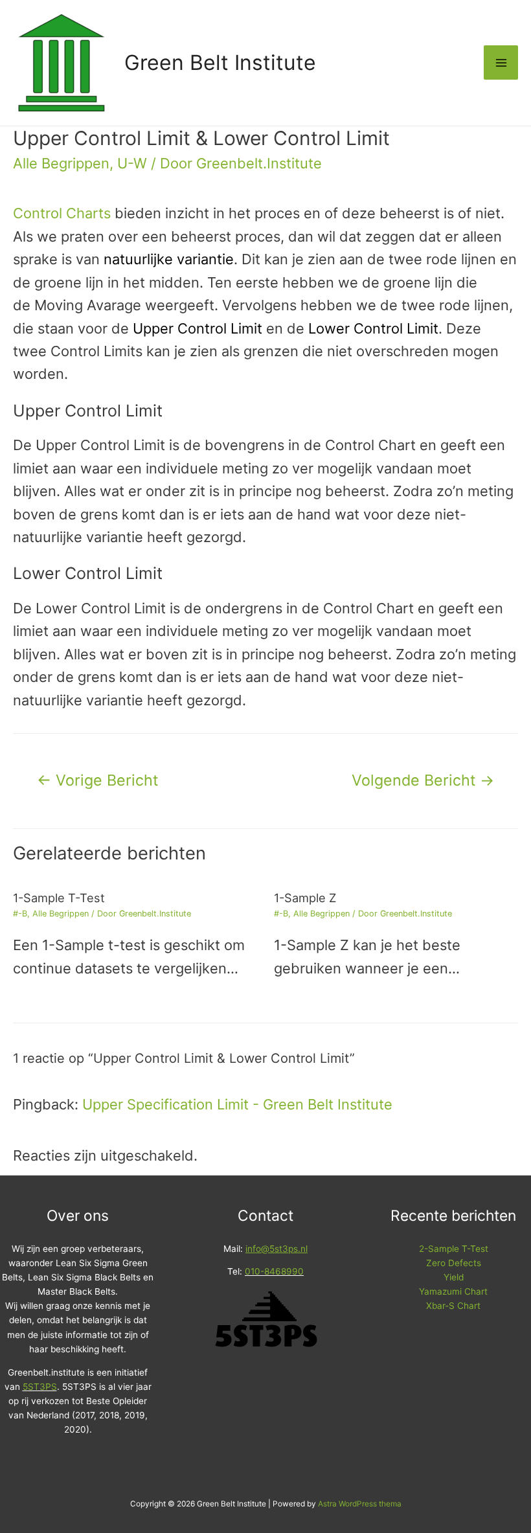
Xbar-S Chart (453, 1305)
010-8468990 (274, 1271)
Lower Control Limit (373, 328)
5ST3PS (40, 1386)
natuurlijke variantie (169, 259)
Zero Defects (453, 1263)
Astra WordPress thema (359, 1503)
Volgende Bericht (423, 780)
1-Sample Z (305, 898)
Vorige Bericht (97, 780)
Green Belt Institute (220, 62)
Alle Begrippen (61, 163)
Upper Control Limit (197, 328)
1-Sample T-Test (59, 898)
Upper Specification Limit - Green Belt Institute (237, 1104)
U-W (132, 163)
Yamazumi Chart (453, 1291)
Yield (454, 1277)
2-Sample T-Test (453, 1248)
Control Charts (62, 213)
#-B (20, 913)
